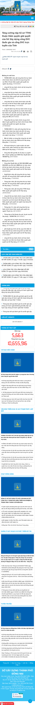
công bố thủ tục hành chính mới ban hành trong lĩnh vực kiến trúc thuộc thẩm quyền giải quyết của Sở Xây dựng (16, 240)
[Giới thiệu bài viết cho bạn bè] (24, 51)
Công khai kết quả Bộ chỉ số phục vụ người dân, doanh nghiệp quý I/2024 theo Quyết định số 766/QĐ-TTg (17, 155)
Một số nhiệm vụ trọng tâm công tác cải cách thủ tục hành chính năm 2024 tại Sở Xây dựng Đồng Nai (17, 140)
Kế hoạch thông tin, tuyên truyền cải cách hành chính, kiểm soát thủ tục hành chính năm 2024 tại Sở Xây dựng (16, 147)
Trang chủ (6, 663)
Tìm (31, 249)
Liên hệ (25, 663)
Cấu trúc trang (16, 663)
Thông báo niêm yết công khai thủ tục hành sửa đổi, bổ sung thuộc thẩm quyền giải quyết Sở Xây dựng (16, 183)
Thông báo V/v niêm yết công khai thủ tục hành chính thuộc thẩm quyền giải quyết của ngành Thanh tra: (16, 209)
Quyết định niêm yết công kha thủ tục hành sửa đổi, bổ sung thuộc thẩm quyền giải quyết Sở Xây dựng (16, 176)
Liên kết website (17, 321)
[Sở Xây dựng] (17, 5)
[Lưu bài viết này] (31, 51)
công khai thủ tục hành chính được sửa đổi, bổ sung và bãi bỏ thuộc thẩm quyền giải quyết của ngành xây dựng (16, 103)
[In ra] (28, 51)
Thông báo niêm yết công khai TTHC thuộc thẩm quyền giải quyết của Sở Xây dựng (16, 190)
